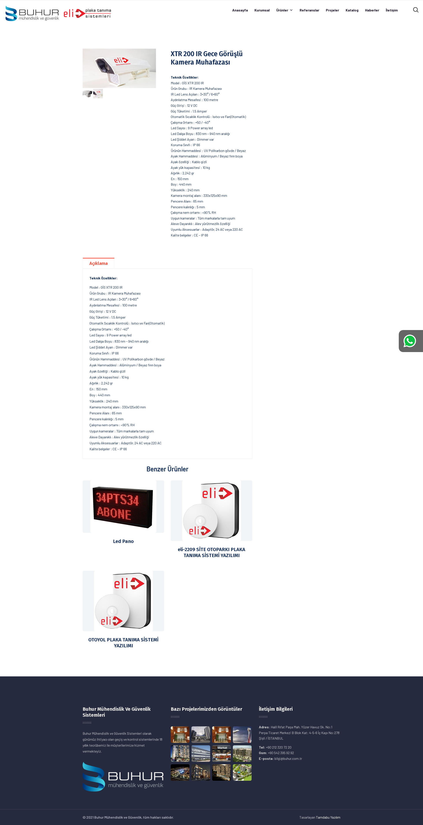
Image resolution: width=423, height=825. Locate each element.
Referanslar (309, 10)
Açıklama (98, 263)
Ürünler (282, 10)
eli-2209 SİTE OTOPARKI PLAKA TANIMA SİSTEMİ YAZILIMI (211, 552)
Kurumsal (262, 10)
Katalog (352, 10)
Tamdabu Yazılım (328, 817)
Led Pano (123, 541)
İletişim (392, 10)
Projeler (332, 10)
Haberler (372, 10)
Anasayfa (240, 10)
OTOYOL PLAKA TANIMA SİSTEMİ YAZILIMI (123, 643)
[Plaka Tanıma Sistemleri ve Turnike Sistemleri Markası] (58, 13)
